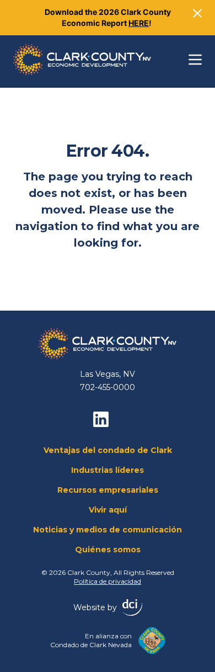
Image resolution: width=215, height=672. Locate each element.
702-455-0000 (107, 387)
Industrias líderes (107, 470)
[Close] (197, 13)
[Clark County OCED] (82, 59)
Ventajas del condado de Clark (108, 450)
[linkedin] (101, 419)
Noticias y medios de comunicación (107, 530)
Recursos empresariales (107, 490)
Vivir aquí (108, 510)
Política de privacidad (107, 581)
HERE (138, 23)
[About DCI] (132, 607)
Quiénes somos (108, 549)
